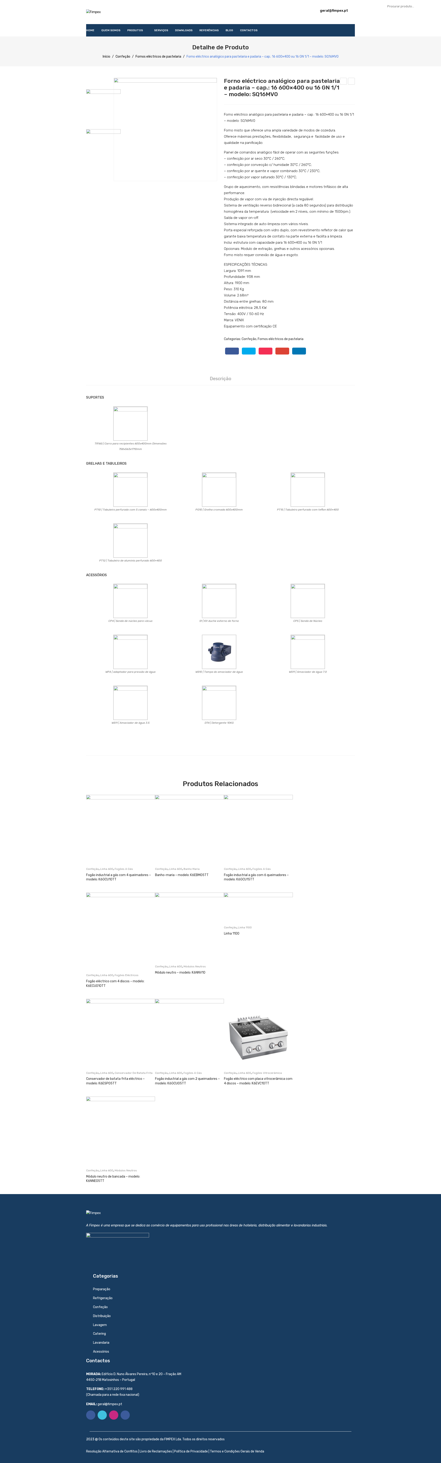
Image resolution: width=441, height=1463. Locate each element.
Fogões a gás (124, 869)
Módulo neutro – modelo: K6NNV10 (180, 972)
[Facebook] (232, 351)
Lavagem (100, 1325)
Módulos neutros (195, 966)
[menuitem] (90, 30)
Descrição (220, 378)
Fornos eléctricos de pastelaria (158, 57)
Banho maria (192, 869)
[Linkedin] (125, 1415)
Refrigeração (103, 1298)
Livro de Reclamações (156, 1451)
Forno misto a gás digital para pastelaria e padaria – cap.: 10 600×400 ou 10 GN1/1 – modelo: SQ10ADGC (351, 82)
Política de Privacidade (191, 1451)
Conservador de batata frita (134, 1073)
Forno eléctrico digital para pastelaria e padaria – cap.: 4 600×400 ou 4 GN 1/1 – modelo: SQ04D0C (343, 82)
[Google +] (282, 351)
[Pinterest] (265, 351)
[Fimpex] (93, 12)
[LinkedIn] (299, 351)
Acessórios (101, 1352)
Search (433, 6)
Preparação (101, 1289)
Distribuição (102, 1316)
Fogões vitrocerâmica (267, 1073)
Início (106, 57)
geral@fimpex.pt (334, 10)
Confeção (123, 57)
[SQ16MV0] (165, 129)
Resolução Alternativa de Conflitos (112, 1451)
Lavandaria (101, 1343)
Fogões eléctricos (127, 975)
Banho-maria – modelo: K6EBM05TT (182, 875)
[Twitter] (249, 351)
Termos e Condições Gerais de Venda (237, 1451)
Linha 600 (106, 869)
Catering (99, 1334)
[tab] (220, 379)
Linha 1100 (245, 927)
